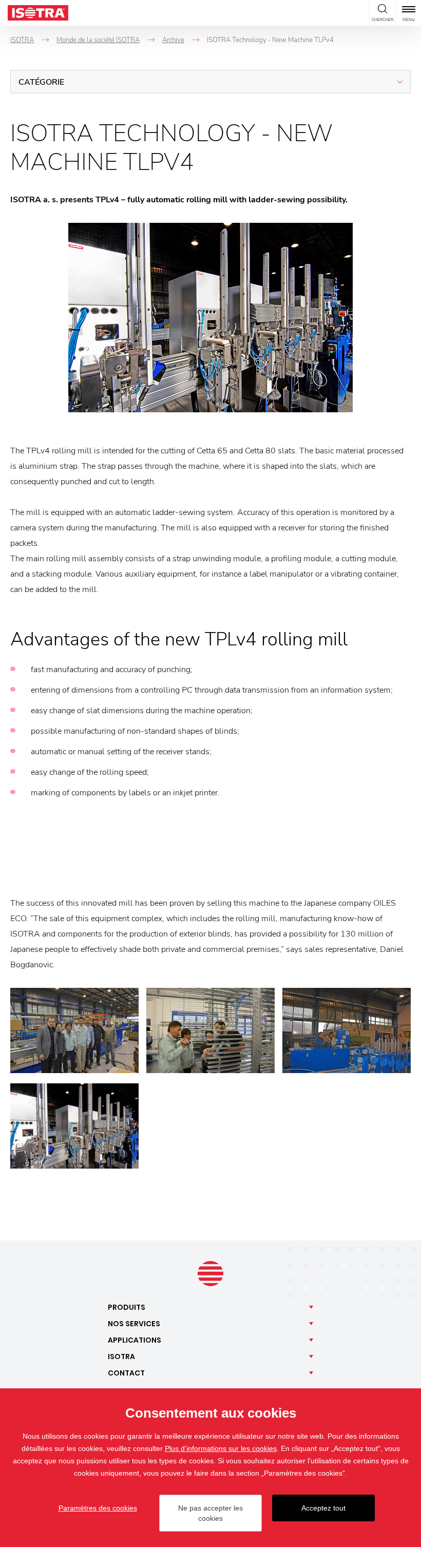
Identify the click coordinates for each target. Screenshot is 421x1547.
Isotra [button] (121, 1356)
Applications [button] (134, 1340)
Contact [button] (126, 1373)
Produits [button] (126, 1307)
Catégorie (41, 82)
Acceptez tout (323, 1508)
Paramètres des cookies (98, 1508)
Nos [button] (134, 1324)
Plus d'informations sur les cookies (221, 1448)
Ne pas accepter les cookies (210, 1513)
